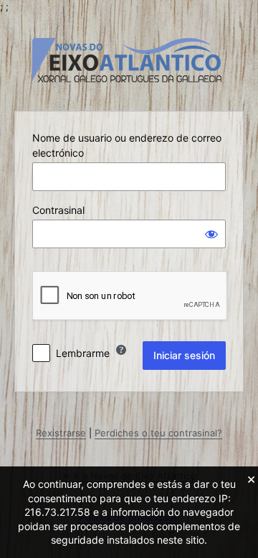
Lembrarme (83, 353)
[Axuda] (121, 349)
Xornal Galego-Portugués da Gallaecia (129, 60)
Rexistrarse (61, 433)
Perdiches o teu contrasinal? (158, 433)
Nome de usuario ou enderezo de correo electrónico (126, 145)
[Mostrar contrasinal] (211, 234)
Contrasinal (58, 210)
